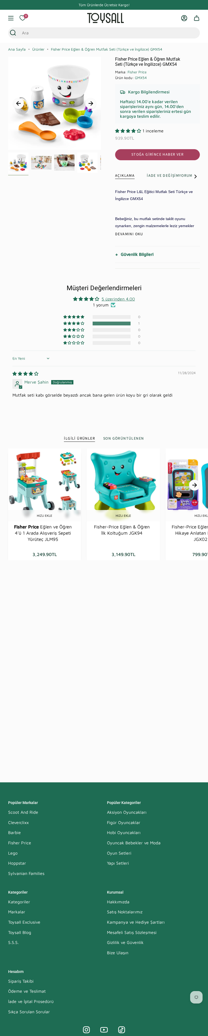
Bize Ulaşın (117, 952)
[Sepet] (196, 18)
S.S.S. (13, 942)
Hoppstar (17, 863)
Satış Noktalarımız (124, 911)
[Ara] (13, 32)
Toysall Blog (19, 932)
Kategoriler (19, 901)
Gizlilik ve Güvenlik (125, 942)
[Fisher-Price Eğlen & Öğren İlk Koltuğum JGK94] (123, 485)
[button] (128, 130)
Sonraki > (90, 103)
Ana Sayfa (17, 49)
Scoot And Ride (23, 812)
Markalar (16, 911)
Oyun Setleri (119, 853)
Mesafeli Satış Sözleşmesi (132, 932)
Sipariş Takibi (21, 981)
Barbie (14, 832)
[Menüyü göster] (10, 18)
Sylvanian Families (26, 873)
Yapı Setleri (118, 863)
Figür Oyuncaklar (123, 822)
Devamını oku (129, 234)
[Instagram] (86, 1030)
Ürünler (38, 49)
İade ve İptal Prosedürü (31, 1001)
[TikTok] (122, 1030)
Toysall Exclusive (24, 922)
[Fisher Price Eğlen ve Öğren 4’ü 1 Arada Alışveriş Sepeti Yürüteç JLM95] (44, 485)
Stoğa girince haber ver (157, 154)
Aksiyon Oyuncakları (127, 812)
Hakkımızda (118, 901)
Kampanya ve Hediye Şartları (136, 922)
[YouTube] (104, 1030)
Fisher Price (137, 72)
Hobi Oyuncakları (124, 832)
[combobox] (98, 32)
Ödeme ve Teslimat (27, 991)
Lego (13, 853)
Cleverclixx (18, 822)
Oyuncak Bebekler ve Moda (134, 842)
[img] (25, 373)
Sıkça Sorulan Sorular (29, 1011)
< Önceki (18, 103)
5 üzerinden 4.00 (118, 298)
